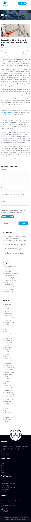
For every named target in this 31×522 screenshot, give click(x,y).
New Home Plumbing (10, 280)
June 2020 (7, 419)
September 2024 (9, 345)
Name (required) (6, 187)
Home (2, 463)
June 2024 (7, 351)
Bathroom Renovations (11, 266)
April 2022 (7, 410)
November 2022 (9, 394)
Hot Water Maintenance (11, 273)
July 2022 (7, 403)
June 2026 (7, 306)
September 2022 (9, 399)
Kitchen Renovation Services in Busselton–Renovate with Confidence (16, 241)
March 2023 (8, 385)
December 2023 (9, 365)
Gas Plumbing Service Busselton (21, 118)
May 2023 (7, 381)
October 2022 (8, 397)
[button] (28, 3)
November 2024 (9, 340)
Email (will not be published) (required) (12, 194)
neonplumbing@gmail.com (10, 505)
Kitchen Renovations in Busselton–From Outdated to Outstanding (15, 237)
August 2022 (8, 401)
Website (3, 201)
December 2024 (9, 338)
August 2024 (8, 347)
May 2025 (7, 327)
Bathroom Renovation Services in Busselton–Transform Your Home (14, 248)
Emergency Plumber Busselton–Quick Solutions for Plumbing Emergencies (15, 252)
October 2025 (8, 320)
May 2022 (7, 408)
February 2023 (9, 388)
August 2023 (8, 374)
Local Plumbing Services (11, 278)
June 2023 (7, 379)
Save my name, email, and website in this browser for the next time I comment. (13, 211)
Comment (4, 169)
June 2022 (7, 406)
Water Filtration (9, 291)
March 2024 (8, 358)
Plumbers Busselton (7, 89)
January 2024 (8, 363)
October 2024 (8, 342)
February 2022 (9, 415)
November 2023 (9, 367)
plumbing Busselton (6, 112)
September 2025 (9, 322)
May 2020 (7, 421)
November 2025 (9, 318)
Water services (5, 489)
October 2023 (8, 370)
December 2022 (9, 392)
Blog (2, 470)
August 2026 (8, 304)
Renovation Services (10, 287)
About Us (3, 465)
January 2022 (8, 417)
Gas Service (8, 271)
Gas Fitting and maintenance (8, 487)
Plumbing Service (9, 284)
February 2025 (9, 333)
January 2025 (8, 336)
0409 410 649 (23, 3)
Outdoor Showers (9, 282)
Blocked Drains (9, 269)
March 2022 (8, 412)
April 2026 (7, 311)
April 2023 (7, 383)
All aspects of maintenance (8, 483)
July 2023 (7, 376)
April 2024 (7, 356)
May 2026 (7, 309)
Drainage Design (5, 485)
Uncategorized (9, 289)
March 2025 (8, 331)
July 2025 (7, 324)
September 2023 (9, 372)
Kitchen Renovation (10, 275)
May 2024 (7, 354)
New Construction (6, 481)
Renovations (4, 491)
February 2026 (9, 313)
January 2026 (8, 315)
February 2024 (9, 361)
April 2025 (7, 329)
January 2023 (8, 390)
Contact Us (4, 472)
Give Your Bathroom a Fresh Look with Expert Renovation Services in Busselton (15, 245)
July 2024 (7, 349)
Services (3, 468)
